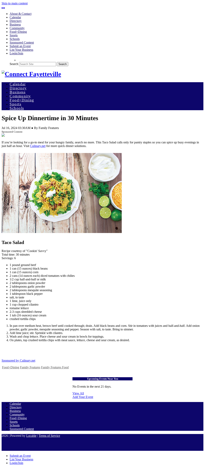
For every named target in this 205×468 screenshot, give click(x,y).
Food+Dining (18, 31)
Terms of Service (49, 435)
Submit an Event (20, 46)
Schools (15, 39)
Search (14, 64)
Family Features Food (55, 367)
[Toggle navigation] (3, 8)
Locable (31, 435)
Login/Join (16, 53)
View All (78, 393)
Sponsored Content (22, 42)
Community (17, 28)
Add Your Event (82, 397)
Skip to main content (15, 3)
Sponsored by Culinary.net (18, 360)
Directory (16, 21)
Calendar (15, 17)
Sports (14, 35)
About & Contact (20, 13)
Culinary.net (37, 146)
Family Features (30, 367)
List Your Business (21, 49)
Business (15, 24)
